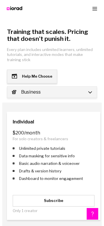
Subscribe (53, 200)
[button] (92, 214)
